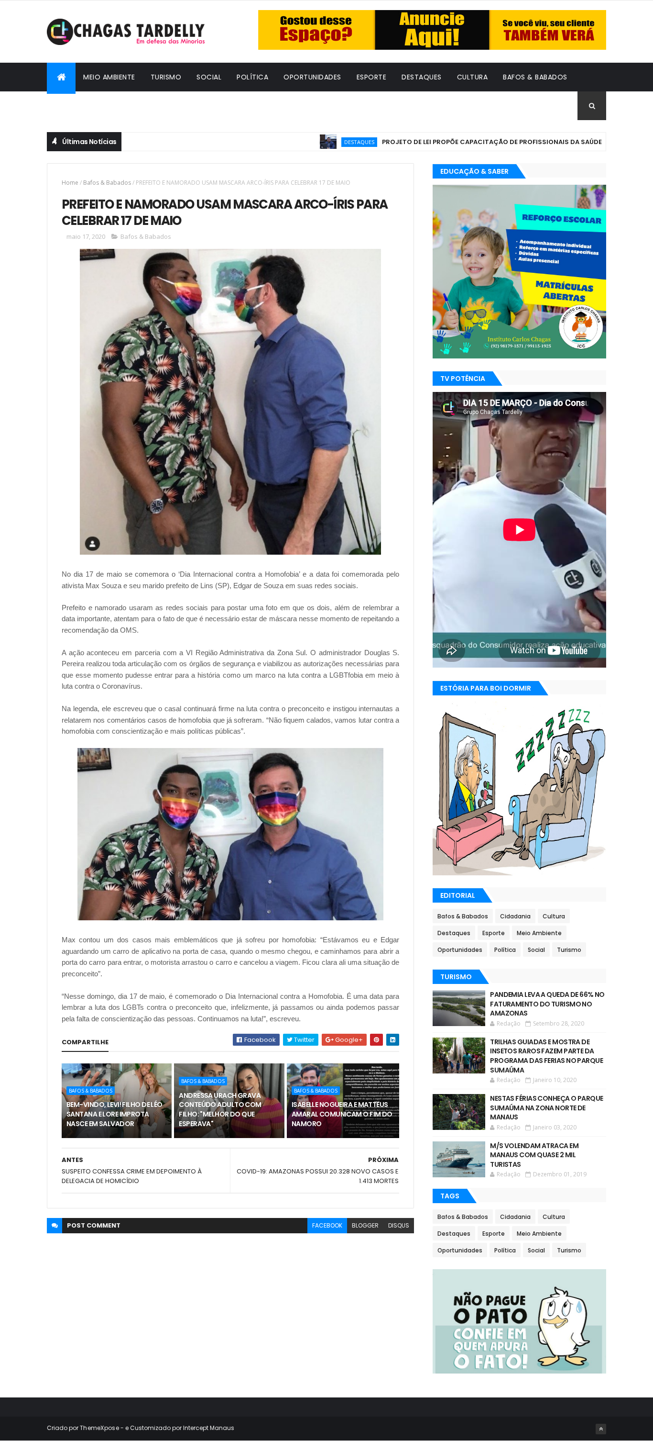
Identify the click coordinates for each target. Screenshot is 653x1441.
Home (70, 183)
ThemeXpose (99, 1428)
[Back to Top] (601, 1429)
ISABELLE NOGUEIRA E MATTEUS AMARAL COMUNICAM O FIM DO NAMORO (342, 1114)
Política (252, 77)
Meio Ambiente (109, 77)
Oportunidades (312, 77)
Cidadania (73, 106)
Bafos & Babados (535, 77)
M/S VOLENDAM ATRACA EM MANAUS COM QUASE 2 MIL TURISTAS (534, 1155)
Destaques (422, 77)
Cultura (472, 77)
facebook (327, 1225)
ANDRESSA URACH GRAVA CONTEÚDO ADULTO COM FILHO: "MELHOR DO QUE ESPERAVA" (220, 1109)
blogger (365, 1225)
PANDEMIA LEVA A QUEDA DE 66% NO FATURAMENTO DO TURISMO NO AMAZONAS (547, 1004)
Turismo (166, 77)
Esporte (372, 77)
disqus (398, 1225)
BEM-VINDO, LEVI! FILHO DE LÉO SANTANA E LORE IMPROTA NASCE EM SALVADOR (114, 1114)
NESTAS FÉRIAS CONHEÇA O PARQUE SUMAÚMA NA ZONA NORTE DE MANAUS (546, 1108)
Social (208, 77)
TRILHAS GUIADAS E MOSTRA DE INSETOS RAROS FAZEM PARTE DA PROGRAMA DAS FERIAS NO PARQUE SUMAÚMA (546, 1056)
